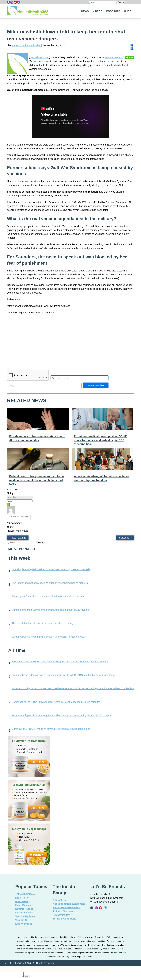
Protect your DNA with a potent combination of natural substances (48, 596)
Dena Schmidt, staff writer (26, 45)
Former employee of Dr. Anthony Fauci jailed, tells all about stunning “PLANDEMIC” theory (61, 715)
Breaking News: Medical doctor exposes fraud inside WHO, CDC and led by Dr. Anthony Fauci (63, 675)
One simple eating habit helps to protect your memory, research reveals (51, 569)
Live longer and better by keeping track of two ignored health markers (50, 583)
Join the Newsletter (95, 385)
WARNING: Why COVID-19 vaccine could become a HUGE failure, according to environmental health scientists (73, 688)
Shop (127, 11)
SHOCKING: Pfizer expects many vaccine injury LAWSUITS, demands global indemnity (60, 661)
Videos (97, 11)
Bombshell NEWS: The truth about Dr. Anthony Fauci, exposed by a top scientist (56, 702)
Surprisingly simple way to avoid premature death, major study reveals (50, 609)
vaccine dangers (114, 57)
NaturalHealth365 (39, 57)
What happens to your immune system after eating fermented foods (49, 636)
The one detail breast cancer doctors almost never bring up (44, 623)
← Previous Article (18, 538)
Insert (27, 976)
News (85, 11)
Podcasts (113, 11)
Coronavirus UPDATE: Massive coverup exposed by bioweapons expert (51, 728)
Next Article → (125, 538)
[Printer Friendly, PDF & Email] (129, 57)
